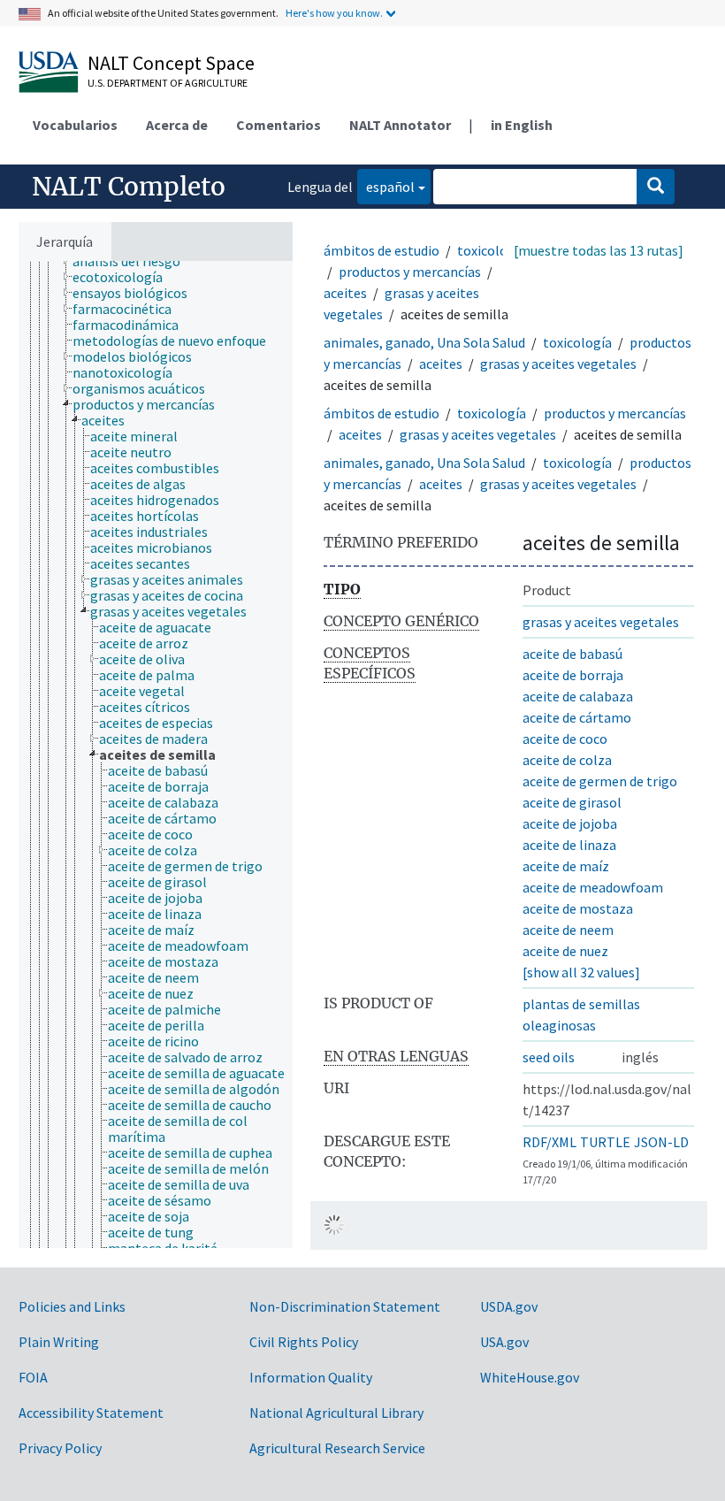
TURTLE (605, 1142)
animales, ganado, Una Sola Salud (424, 342)
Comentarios (278, 125)
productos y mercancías (410, 271)
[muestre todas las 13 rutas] (598, 250)
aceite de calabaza (578, 696)
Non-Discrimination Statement (344, 1306)
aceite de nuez (565, 951)
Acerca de (177, 125)
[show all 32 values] (581, 972)
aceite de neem (568, 929)
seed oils (549, 1057)
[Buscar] (656, 186)
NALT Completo (128, 187)
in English (522, 125)
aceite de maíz (566, 866)
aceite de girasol (572, 802)
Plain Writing (59, 1342)
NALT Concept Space (171, 62)
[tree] (156, 754)
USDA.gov (509, 1306)
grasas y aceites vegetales (558, 363)
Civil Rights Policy (303, 1342)
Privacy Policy (60, 1448)
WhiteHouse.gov (529, 1377)
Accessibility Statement (91, 1412)
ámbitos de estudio (381, 250)
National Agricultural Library (336, 1412)
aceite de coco (565, 738)
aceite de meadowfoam (593, 887)
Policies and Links (72, 1306)
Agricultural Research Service (337, 1448)
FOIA (33, 1377)
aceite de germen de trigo (600, 781)
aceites (345, 293)
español (386, 186)
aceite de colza (567, 760)
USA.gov (504, 1342)
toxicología (491, 250)
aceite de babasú (572, 653)
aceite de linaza (569, 845)
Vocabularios (75, 125)
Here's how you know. (334, 12)
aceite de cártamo (577, 717)
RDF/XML (549, 1142)
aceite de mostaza (578, 908)
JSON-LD (661, 1142)
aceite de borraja (573, 675)
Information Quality (310, 1377)
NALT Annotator (400, 125)
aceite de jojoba (570, 823)
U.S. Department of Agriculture (168, 82)
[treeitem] (134, 261)
